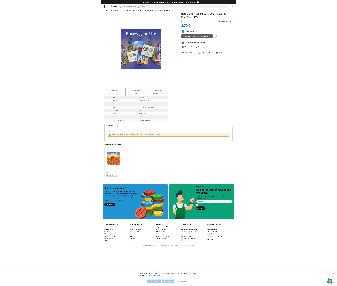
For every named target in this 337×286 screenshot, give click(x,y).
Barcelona (108, 170)
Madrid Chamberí (135, 229)
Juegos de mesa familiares (189, 227)
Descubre (159, 224)
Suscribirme (200, 208)
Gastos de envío (109, 227)
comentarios (111, 125)
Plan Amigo (107, 234)
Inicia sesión (189, 47)
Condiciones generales (149, 245)
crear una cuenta (155, 134)
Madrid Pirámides (135, 231)
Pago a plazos (108, 238)
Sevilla (132, 234)
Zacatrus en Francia (213, 231)
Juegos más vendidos (162, 227)
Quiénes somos (212, 229)
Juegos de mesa (186, 224)
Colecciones (185, 241)
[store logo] (110, 6)
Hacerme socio (109, 204)
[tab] (111, 125)
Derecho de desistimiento (215, 236)
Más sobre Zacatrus (214, 224)
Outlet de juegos (161, 229)
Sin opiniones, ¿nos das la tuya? (188, 21)
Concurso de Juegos (162, 236)
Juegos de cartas (186, 236)
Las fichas (107, 231)
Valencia (132, 236)
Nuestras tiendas (136, 224)
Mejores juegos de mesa (163, 234)
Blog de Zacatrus (161, 238)
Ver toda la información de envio (195, 42)
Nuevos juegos (160, 231)
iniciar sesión (147, 134)
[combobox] (172, 6)
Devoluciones (108, 229)
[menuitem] (110, 10)
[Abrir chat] (330, 281)
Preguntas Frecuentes (214, 234)
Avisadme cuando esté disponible (197, 36)
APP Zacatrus (108, 241)
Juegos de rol (185, 234)
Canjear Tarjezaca (110, 236)
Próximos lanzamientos (188, 238)
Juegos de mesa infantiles (189, 231)
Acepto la (211, 205)
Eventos (158, 241)
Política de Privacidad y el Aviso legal (214, 205)
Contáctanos (211, 227)
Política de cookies (154, 275)
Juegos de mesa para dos (189, 229)
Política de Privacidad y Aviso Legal (169, 245)
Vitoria (132, 241)
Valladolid (133, 238)
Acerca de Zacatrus (111, 224)
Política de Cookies (189, 245)
